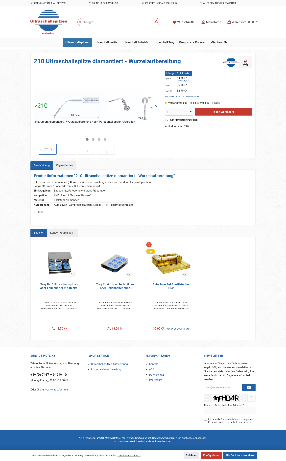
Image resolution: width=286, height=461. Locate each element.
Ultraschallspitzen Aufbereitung (109, 364)
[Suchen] (156, 22)
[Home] (58, 42)
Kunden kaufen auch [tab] (62, 232)
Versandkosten (135, 438)
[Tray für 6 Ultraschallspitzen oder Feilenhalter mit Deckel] (59, 263)
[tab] (41, 165)
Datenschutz (156, 374)
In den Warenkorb (223, 111)
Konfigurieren (211, 455)
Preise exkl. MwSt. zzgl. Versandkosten (182, 96)
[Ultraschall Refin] (237, 61)
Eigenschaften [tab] (64, 165)
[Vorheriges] (36, 106)
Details (59, 335)
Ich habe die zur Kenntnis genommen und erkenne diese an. (230, 420)
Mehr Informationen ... (129, 455)
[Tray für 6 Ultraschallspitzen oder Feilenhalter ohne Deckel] (115, 263)
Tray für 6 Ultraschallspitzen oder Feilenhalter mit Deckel (59, 286)
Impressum (155, 380)
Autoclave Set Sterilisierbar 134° (170, 286)
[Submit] (249, 387)
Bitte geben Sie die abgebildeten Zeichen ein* (224, 405)
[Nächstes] (155, 106)
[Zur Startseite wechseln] (48, 22)
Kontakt (153, 364)
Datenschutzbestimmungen (235, 419)
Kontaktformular (59, 389)
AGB (151, 369)
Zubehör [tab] (39, 232)
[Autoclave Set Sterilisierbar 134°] (171, 263)
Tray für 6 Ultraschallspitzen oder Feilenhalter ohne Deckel (115, 286)
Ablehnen (191, 455)
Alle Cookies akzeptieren (240, 455)
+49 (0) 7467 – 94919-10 (48, 375)
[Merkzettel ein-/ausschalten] (73, 274)
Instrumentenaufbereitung (106, 369)
